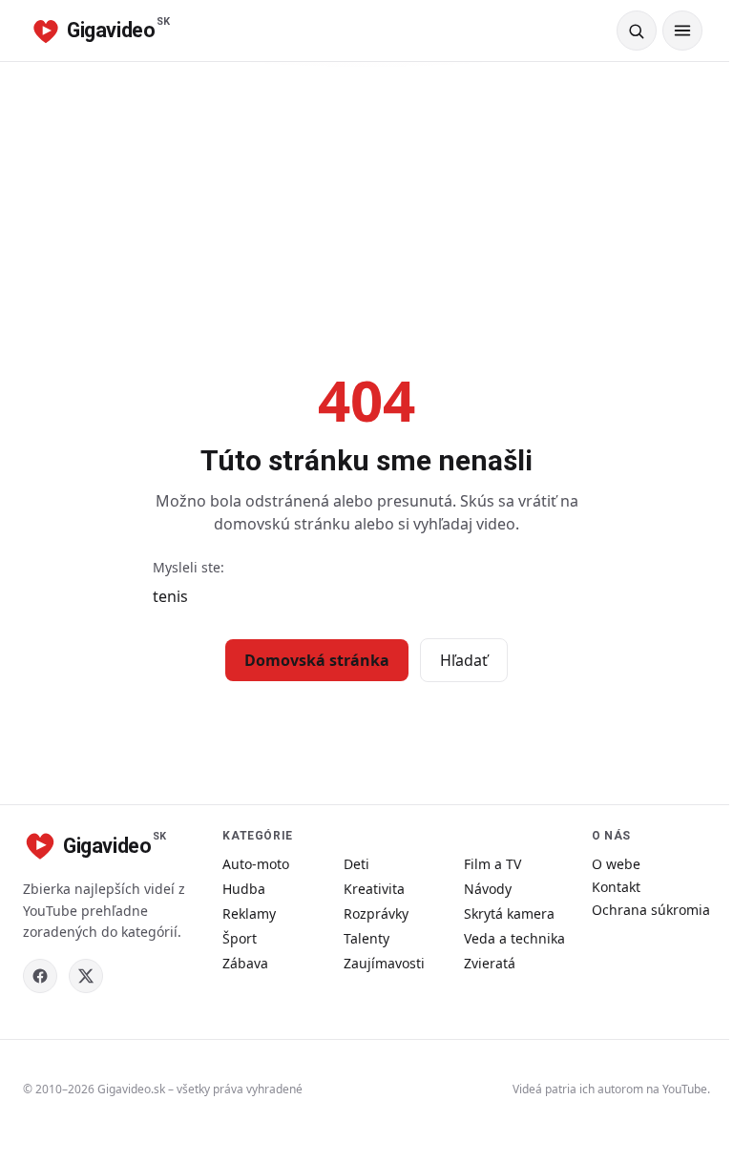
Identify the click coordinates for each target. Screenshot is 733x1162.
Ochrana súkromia (651, 910)
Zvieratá (489, 963)
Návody (488, 889)
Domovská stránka (316, 660)
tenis (170, 596)
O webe (616, 864)
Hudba (243, 889)
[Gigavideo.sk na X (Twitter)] (86, 976)
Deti (356, 864)
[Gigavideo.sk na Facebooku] (40, 976)
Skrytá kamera (509, 913)
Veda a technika (514, 938)
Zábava (245, 963)
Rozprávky (376, 913)
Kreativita (374, 889)
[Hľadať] (637, 30)
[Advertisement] (366, 205)
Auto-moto (255, 864)
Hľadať (464, 660)
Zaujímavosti (384, 963)
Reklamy (249, 913)
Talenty (366, 938)
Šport (239, 938)
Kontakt (616, 887)
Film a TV (492, 864)
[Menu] (682, 30)
